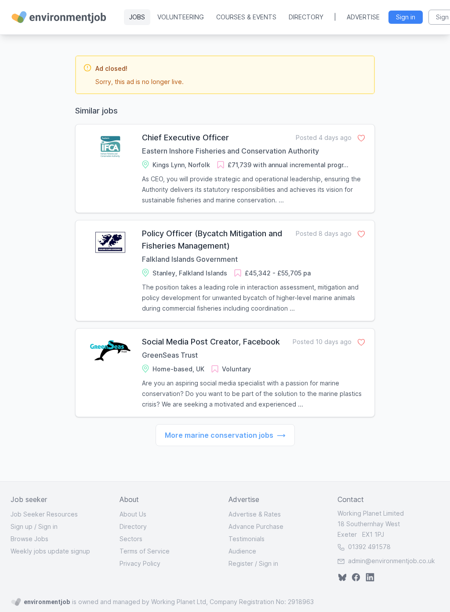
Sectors (131, 538)
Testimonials (247, 538)
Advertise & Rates (255, 514)
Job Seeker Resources (44, 514)
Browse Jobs (29, 538)
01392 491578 (368, 546)
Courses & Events (246, 17)
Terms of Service (145, 551)
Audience (242, 551)
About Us (133, 514)
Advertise (363, 17)
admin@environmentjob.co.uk (391, 560)
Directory (306, 17)
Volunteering (180, 17)
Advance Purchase (256, 526)
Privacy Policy (140, 563)
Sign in (48, 526)
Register (241, 563)
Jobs (137, 17)
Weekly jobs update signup (50, 551)
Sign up (22, 526)
